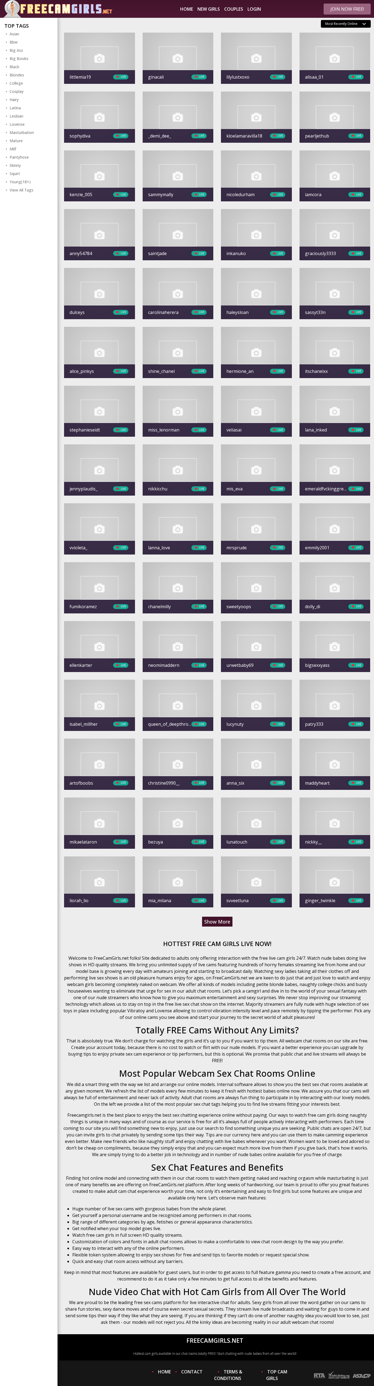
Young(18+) (20, 181)
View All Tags (21, 190)
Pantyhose (19, 157)
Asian (14, 33)
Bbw (14, 42)
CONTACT (192, 1372)
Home (186, 9)
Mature (16, 140)
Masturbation (22, 132)
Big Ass (16, 50)
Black (14, 66)
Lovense (17, 124)
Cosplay (17, 91)
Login (254, 9)
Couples (233, 9)
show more (217, 921)
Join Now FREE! (347, 9)
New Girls (208, 9)
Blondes (17, 75)
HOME (164, 1372)
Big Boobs (19, 58)
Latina (15, 107)
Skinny (15, 165)
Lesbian (16, 116)
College (16, 83)
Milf (13, 149)
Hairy (14, 99)
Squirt (15, 173)
